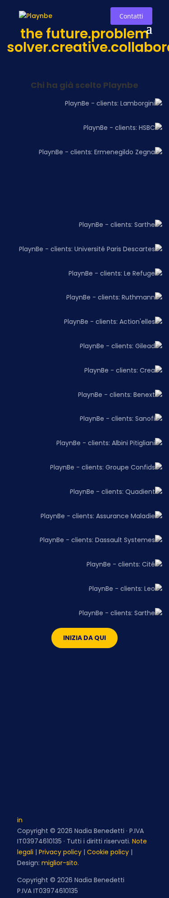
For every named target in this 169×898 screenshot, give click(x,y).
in (20, 819)
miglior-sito (59, 862)
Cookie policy (108, 852)
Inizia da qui (84, 637)
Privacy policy (60, 852)
